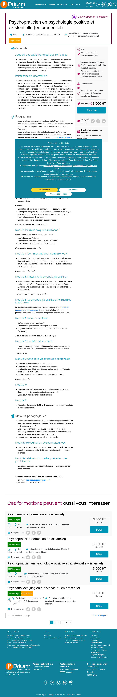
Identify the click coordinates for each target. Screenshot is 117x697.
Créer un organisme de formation (19, 647)
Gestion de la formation (99, 657)
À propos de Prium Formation (76, 635)
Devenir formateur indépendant (18, 635)
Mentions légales (41, 695)
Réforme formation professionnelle (19, 640)
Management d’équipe (99, 650)
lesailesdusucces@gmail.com (38, 480)
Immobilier (94, 640)
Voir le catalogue (99, 616)
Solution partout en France (75, 640)
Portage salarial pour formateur (18, 638)
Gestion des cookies (58, 194)
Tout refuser (72, 190)
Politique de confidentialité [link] (58, 143)
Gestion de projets (97, 647)
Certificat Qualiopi (71, 643)
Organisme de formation (52, 638)
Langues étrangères (98, 655)
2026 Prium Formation (74, 695)
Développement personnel (100, 645)
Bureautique (95, 652)
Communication (96, 643)
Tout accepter (44, 190)
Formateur (47, 635)
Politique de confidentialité (57, 695)
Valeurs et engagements (74, 638)
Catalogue (94, 635)
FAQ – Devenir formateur (16, 643)
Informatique (95, 638)
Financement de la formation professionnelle (23, 645)
